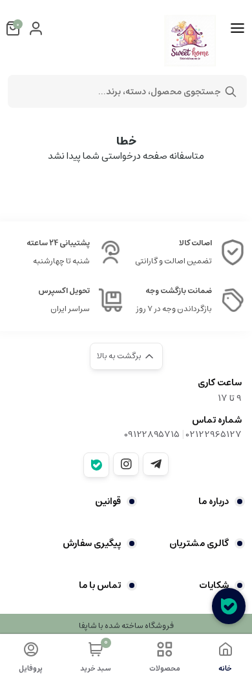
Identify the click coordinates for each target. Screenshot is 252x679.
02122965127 (214, 434)
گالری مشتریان (199, 543)
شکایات (214, 585)
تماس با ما (100, 585)
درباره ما (213, 501)
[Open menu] (237, 28)
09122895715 (152, 434)
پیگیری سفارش (92, 543)
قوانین (108, 501)
